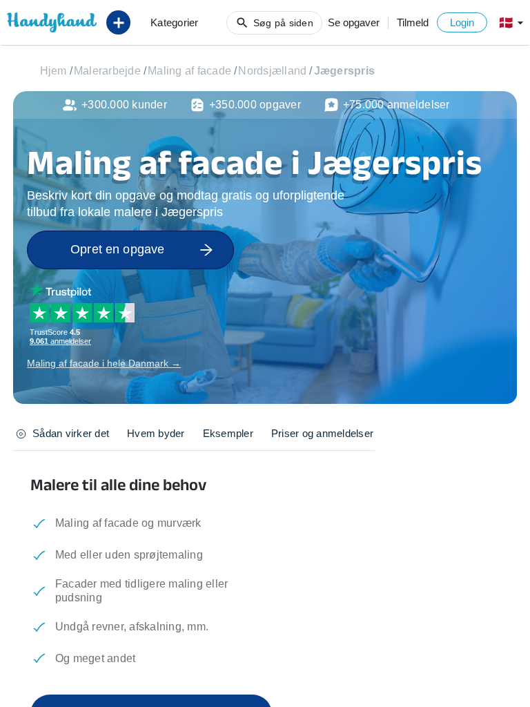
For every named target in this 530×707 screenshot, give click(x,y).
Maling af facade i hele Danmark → (104, 363)
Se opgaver (354, 22)
